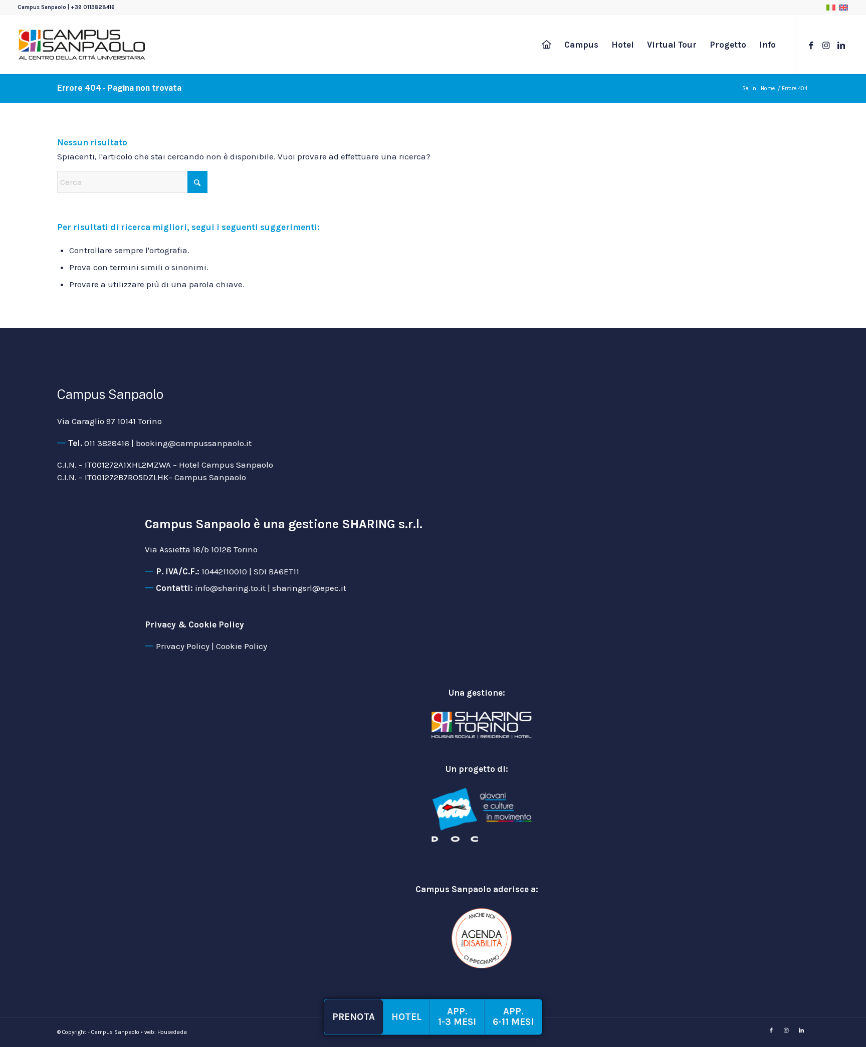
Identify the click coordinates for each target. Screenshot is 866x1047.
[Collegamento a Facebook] (810, 44)
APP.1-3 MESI (457, 1016)
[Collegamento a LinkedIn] (840, 44)
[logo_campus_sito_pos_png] (82, 44)
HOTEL (406, 1016)
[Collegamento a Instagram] (825, 44)
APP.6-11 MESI (513, 1016)
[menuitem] (546, 44)
